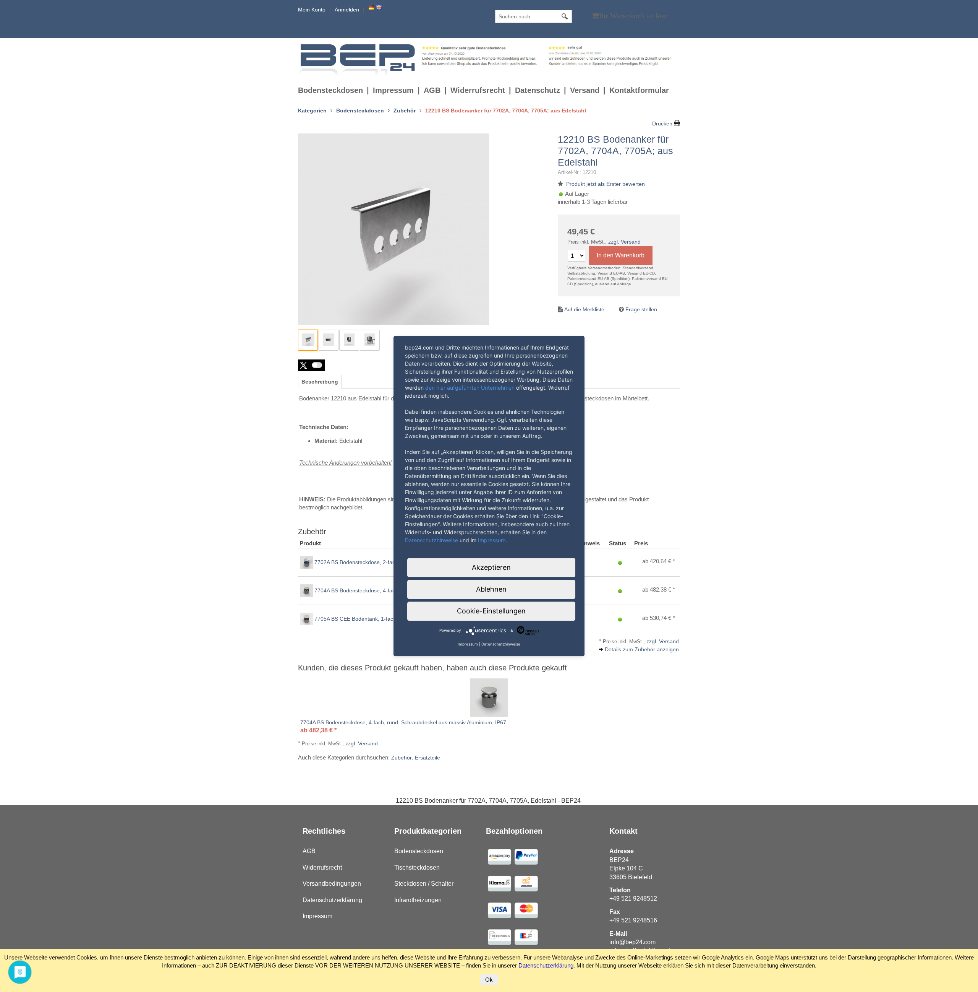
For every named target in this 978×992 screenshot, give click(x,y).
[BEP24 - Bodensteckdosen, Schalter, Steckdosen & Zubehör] (358, 59)
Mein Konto (311, 10)
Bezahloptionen (514, 831)
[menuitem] (335, 90)
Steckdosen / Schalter (423, 883)
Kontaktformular (639, 90)
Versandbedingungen (332, 883)
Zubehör (401, 758)
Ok (489, 979)
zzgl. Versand (624, 242)
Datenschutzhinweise (431, 540)
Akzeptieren (491, 567)
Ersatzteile (427, 758)
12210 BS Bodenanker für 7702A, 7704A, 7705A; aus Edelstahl (615, 151)
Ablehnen (491, 589)
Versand (584, 90)
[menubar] (485, 90)
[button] (311, 365)
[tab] (320, 382)
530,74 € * (662, 618)
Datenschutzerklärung (332, 900)
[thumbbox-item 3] (349, 340)
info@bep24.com (632, 942)
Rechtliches (324, 831)
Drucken (662, 123)
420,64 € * (662, 561)
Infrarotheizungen (418, 900)
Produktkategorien (427, 831)
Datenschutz (537, 90)
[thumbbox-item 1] (308, 340)
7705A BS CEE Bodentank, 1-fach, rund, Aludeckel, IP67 (382, 619)
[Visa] (499, 856)
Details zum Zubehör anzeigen (642, 649)
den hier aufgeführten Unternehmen (470, 387)
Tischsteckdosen (417, 867)
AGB (432, 90)
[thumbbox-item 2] (328, 340)
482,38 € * (662, 589)
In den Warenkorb (620, 255)
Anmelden (347, 10)
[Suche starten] (565, 16)
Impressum (393, 90)
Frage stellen (641, 309)
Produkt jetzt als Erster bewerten (605, 184)
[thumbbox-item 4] (370, 340)
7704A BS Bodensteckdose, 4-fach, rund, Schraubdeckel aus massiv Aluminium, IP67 (403, 722)
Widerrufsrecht (477, 90)
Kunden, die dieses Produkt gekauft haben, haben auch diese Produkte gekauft (432, 668)
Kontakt (623, 831)
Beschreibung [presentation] (319, 382)
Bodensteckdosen (330, 90)
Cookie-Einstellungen (491, 611)
